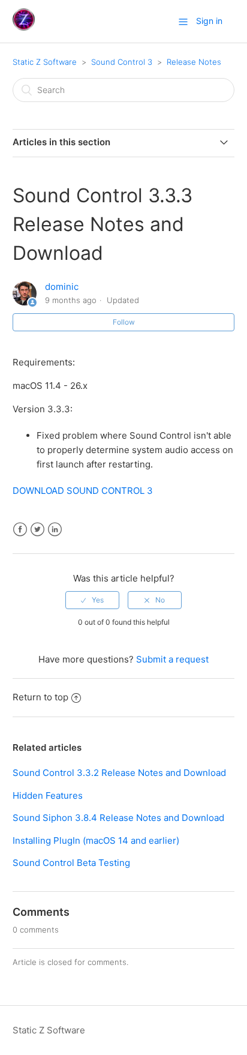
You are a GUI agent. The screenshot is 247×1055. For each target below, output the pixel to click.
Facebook (20, 529)
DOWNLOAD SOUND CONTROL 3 (83, 490)
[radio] (92, 600)
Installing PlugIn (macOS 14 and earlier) (96, 840)
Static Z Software (45, 62)
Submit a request (172, 659)
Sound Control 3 (121, 62)
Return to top (40, 697)
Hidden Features (48, 795)
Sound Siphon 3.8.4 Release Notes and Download (118, 817)
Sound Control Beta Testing (71, 862)
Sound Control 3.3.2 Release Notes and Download (119, 772)
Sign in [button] (209, 21)
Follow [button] (124, 321)
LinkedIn (54, 529)
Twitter (37, 529)
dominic (62, 286)
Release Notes (194, 62)
